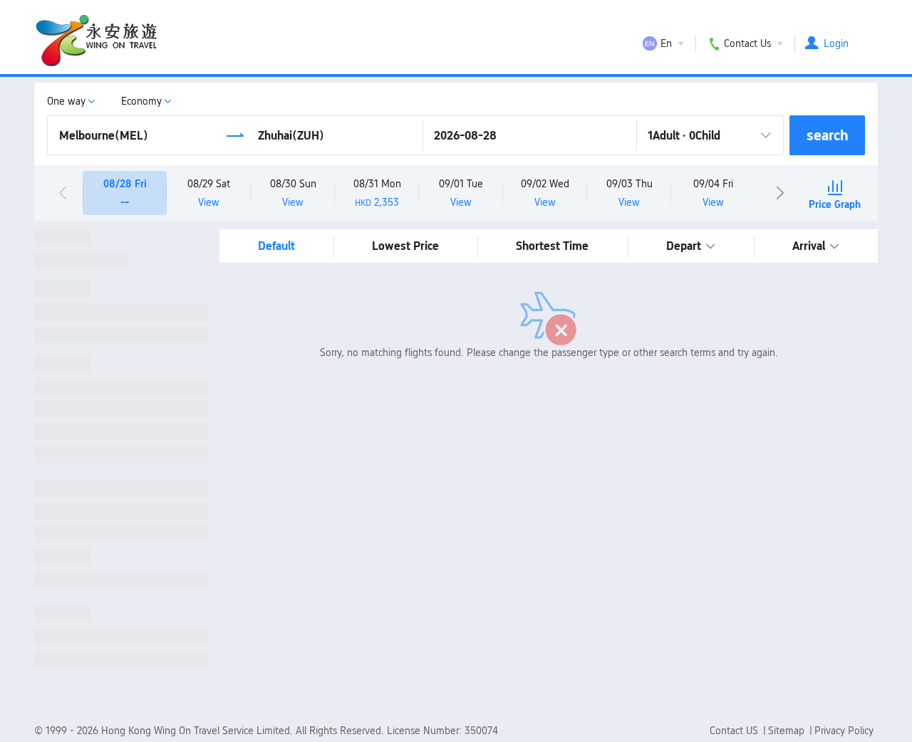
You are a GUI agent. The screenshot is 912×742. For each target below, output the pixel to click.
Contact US (735, 730)
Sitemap (787, 730)
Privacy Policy (844, 730)
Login (836, 43)
